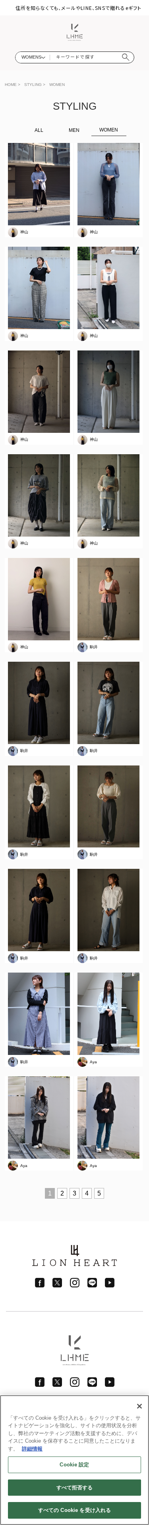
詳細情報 (32, 1449)
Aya (93, 1062)
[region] (74, 1460)
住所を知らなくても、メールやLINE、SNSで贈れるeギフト (78, 7)
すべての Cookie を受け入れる (74, 1510)
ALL (39, 130)
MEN (74, 130)
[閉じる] (139, 1406)
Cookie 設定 (74, 1465)
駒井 (94, 647)
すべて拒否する (74, 1488)
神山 (24, 232)
